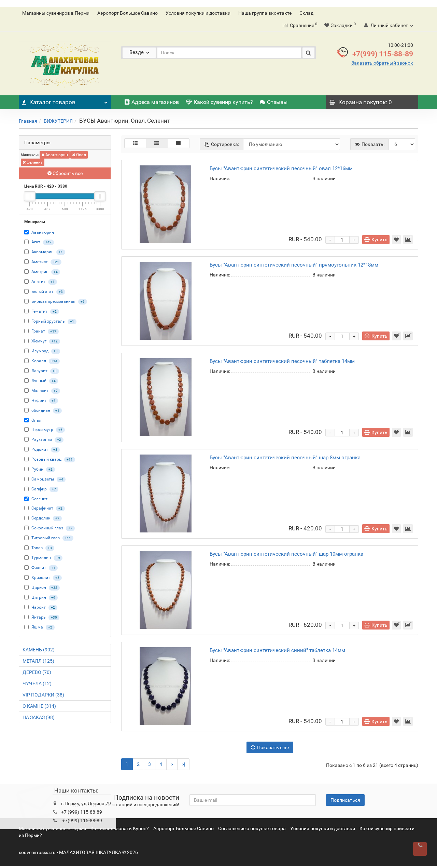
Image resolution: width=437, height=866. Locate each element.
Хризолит (40, 577)
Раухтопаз (41, 439)
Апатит (38, 281)
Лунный (38, 380)
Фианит (38, 567)
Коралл (38, 360)
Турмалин (41, 557)
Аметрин (39, 271)
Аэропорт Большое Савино (127, 13)
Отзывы (277, 102)
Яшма (37, 627)
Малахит (39, 390)
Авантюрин (56, 154)
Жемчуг (38, 341)
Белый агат (42, 291)
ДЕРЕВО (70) (37, 672)
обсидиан (40, 410)
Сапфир (39, 489)
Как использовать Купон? (119, 828)
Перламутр (42, 429)
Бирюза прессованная (53, 301)
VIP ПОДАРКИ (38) (43, 695)
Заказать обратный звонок (382, 63)
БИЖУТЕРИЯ (58, 121)
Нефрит (38, 400)
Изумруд (39, 351)
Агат (35, 242)
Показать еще (273, 747)
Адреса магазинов (155, 102)
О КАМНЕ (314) (39, 706)
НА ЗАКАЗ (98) (39, 717)
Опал (80, 154)
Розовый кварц (46, 459)
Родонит (39, 449)
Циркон (38, 587)
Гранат (38, 331)
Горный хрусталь (48, 321)
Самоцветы (42, 479)
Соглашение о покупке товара (252, 828)
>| (183, 764)
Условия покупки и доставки (198, 13)
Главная (28, 121)
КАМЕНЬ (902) (39, 649)
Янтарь (38, 617)
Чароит (38, 607)
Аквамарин (42, 251)
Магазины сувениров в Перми (55, 13)
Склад (306, 13)
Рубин (37, 469)
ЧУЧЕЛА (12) (37, 683)
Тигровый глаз (45, 538)
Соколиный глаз (47, 528)
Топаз (37, 547)
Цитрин (38, 597)
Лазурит (39, 370)
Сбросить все (67, 173)
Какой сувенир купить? (223, 102)
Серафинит (42, 508)
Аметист (39, 261)
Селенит (34, 162)
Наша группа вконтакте (265, 13)
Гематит (39, 311)
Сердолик (40, 518)
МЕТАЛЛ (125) (38, 661)
